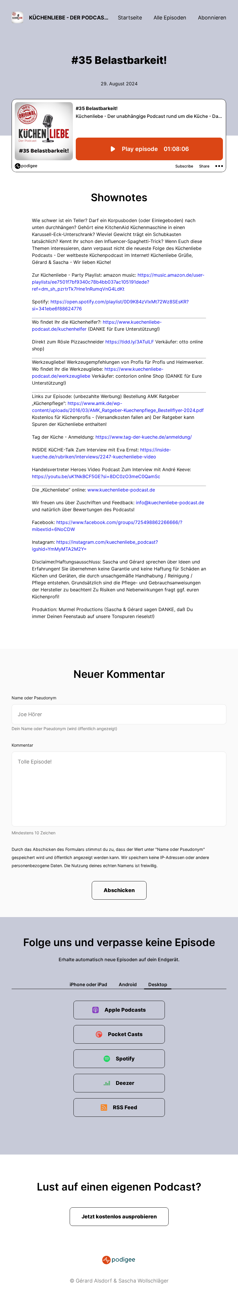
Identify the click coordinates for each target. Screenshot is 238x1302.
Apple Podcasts (125, 1010)
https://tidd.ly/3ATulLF (129, 342)
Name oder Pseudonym (34, 697)
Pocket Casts (125, 1034)
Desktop (157, 984)
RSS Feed (125, 1107)
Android (128, 984)
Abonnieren (212, 18)
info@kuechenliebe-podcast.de (170, 502)
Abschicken (119, 890)
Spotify (125, 1059)
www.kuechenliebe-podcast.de (121, 490)
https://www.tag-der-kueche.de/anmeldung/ (143, 437)
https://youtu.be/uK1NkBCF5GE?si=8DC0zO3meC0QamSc (96, 476)
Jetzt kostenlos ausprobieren (119, 1216)
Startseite (130, 18)
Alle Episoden (170, 18)
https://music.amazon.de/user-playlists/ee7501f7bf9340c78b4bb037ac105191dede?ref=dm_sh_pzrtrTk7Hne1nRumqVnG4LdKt (118, 282)
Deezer (125, 1083)
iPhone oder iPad (88, 984)
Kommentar (22, 745)
